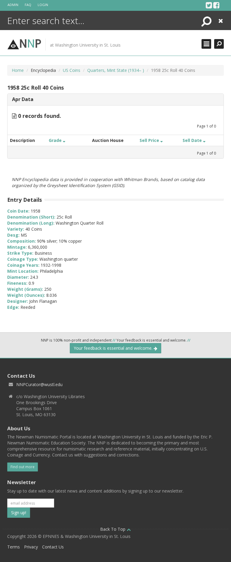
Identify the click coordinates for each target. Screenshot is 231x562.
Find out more (23, 466)
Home (18, 70)
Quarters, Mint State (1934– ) (115, 70)
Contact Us (53, 547)
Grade (56, 140)
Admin (13, 4)
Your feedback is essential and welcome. (114, 348)
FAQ (28, 4)
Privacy (31, 547)
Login (43, 4)
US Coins (71, 70)
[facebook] (216, 5)
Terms (13, 547)
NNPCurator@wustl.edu (39, 384)
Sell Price (150, 140)
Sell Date (193, 140)
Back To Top (113, 529)
